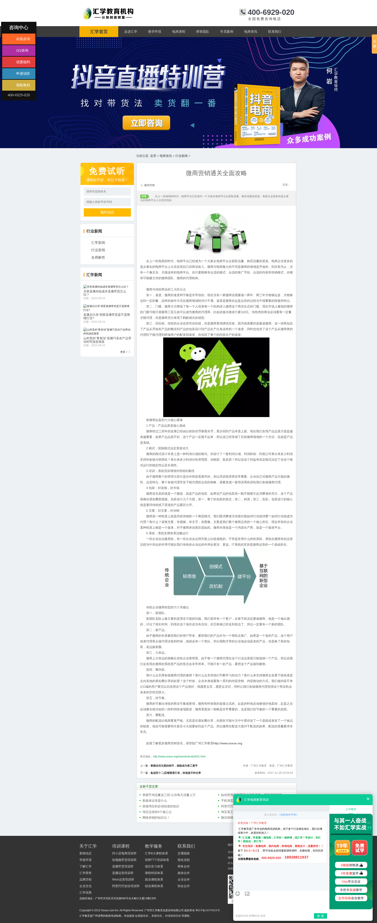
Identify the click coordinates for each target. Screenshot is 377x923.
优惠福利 (23, 62)
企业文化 (85, 886)
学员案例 (226, 31)
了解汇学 (85, 866)
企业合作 (184, 879)
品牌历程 (85, 879)
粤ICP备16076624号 (207, 910)
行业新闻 (181, 156)
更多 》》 (125, 351)
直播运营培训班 (123, 873)
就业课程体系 (154, 879)
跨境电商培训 (173, 915)
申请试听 (23, 73)
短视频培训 (141, 915)
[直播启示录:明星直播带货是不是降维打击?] (107, 308)
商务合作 (184, 866)
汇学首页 (99, 31)
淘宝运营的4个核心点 (157, 812)
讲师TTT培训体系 (157, 860)
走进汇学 (130, 31)
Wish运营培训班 (123, 879)
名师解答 (98, 257)
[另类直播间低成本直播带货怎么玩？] (106, 286)
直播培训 (156, 915)
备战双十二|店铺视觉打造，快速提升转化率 (176, 772)
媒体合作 (184, 873)
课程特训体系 (154, 873)
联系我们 (274, 31)
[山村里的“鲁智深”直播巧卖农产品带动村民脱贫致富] (107, 331)
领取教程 (23, 85)
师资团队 (202, 31)
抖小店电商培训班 (124, 853)
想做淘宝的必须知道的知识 (160, 806)
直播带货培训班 (123, 866)
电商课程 (178, 31)
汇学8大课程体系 (156, 853)
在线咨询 (23, 39)
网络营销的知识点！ (156, 817)
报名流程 (184, 860)
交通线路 (184, 853)
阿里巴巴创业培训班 (126, 886)
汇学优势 (85, 892)
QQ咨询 (22, 50)
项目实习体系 (154, 866)
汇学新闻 (98, 242)
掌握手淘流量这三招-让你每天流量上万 (168, 795)
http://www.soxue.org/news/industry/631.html (179, 756)
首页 (153, 156)
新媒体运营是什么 (154, 800)
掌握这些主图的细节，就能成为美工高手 (174, 765)
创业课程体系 (154, 886)
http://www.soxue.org (227, 743)
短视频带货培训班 (124, 860)
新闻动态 (85, 853)
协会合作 (184, 886)
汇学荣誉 (85, 873)
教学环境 (154, 31)
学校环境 (85, 860)
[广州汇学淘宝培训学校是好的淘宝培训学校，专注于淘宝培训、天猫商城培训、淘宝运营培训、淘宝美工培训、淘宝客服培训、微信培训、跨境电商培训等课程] (108, 9)
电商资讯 (250, 31)
